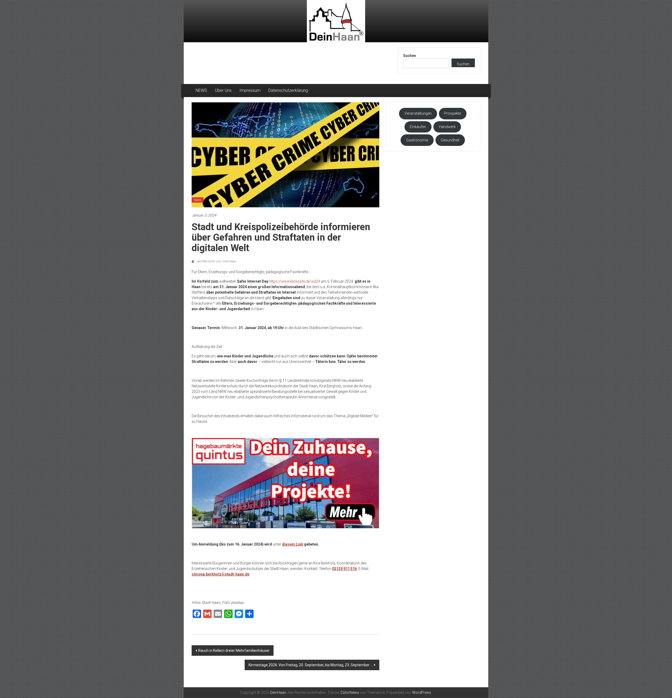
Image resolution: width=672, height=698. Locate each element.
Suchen (409, 56)
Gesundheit (450, 140)
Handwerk (447, 127)
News (197, 200)
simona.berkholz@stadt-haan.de (220, 574)
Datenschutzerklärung (288, 90)
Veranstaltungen (418, 113)
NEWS (201, 90)
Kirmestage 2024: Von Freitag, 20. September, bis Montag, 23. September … (311, 665)
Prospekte (452, 113)
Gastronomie (417, 140)
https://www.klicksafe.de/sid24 (294, 281)
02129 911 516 (344, 569)
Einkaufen (418, 127)
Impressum (249, 90)
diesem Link (292, 544)
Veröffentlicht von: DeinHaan (215, 261)
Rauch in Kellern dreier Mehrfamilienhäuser (234, 650)
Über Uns (223, 90)
